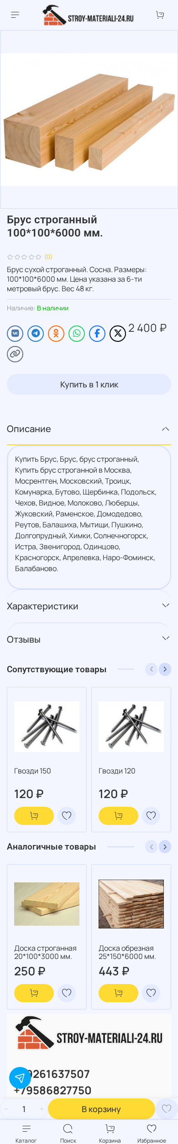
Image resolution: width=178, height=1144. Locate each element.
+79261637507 (52, 1073)
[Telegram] (35, 333)
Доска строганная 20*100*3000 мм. (45, 952)
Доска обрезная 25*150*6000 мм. (127, 952)
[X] (118, 333)
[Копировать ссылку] (15, 354)
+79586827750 (53, 1090)
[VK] (15, 333)
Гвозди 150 (32, 771)
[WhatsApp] (76, 333)
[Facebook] (97, 333)
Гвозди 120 (117, 771)
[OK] (56, 333)
